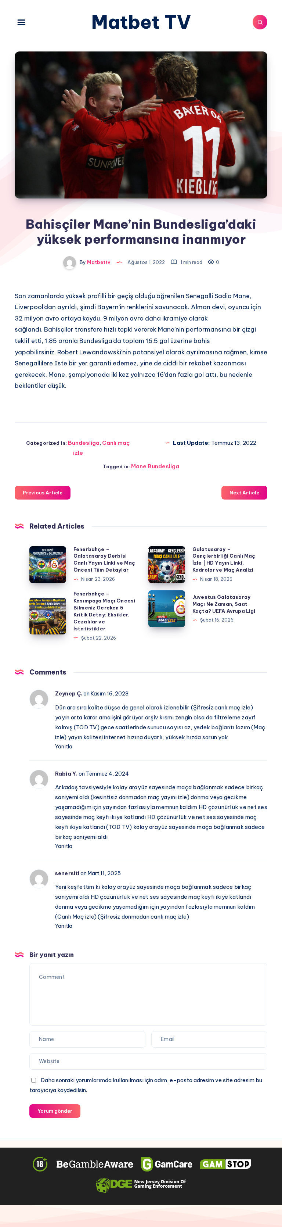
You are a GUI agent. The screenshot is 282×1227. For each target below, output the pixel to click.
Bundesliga (84, 442)
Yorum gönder (54, 1111)
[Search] (260, 22)
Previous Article (42, 493)
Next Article (244, 493)
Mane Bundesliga (155, 466)
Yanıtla (63, 746)
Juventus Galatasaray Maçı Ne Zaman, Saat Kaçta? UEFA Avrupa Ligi (223, 604)
